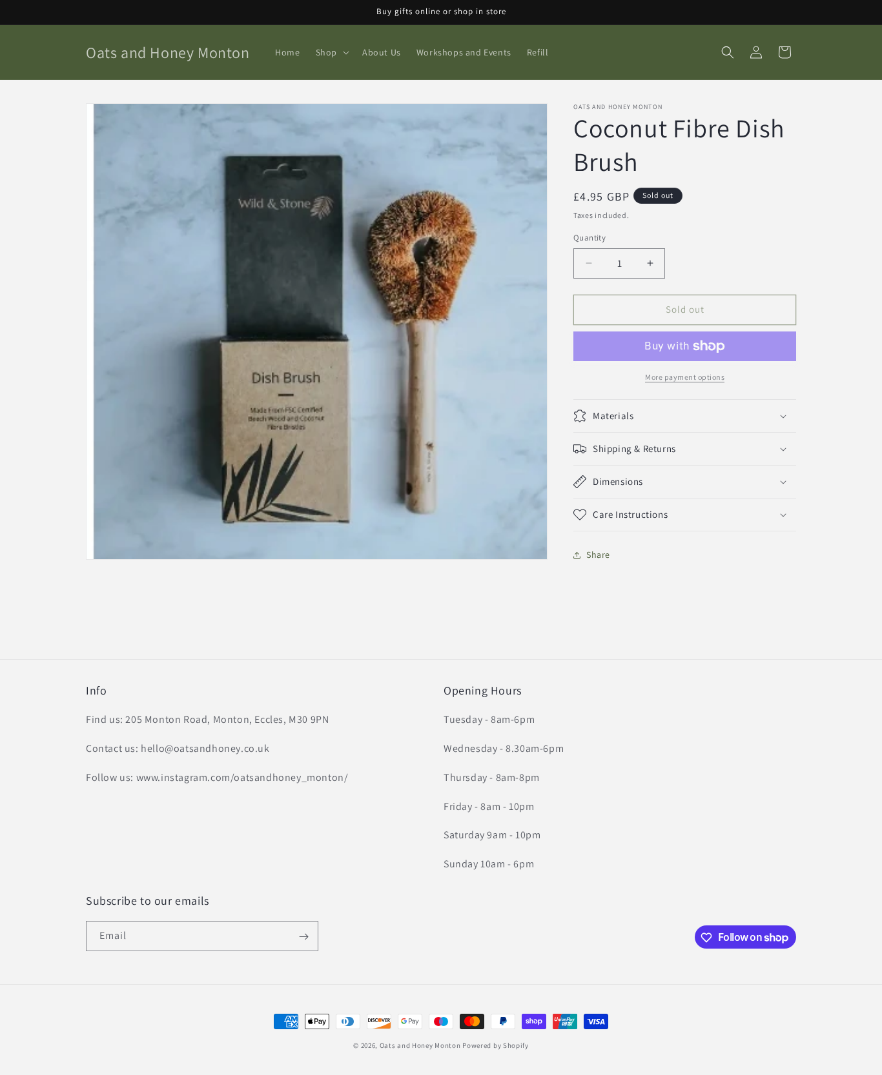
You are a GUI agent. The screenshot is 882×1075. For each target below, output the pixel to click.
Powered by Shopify (495, 1045)
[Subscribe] (303, 937)
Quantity (589, 237)
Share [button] (598, 554)
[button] (331, 52)
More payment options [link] (684, 377)
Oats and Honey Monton (420, 1045)
